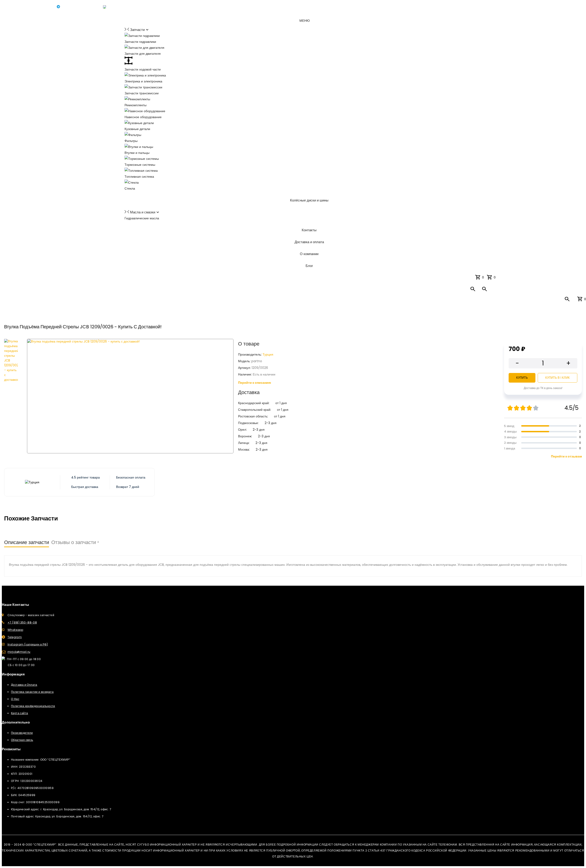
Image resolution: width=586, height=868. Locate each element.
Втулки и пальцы (137, 152)
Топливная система (139, 176)
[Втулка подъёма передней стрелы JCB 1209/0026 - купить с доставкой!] (11, 396)
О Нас (15, 699)
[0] (490, 277)
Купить (522, 377)
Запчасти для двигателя (143, 53)
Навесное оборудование (143, 117)
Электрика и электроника (143, 81)
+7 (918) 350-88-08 (22, 622)
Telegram (15, 637)
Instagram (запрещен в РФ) (28, 644)
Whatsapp (15, 630)
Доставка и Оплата (24, 685)
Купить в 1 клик (557, 377)
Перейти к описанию (254, 382)
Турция (268, 354)
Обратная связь (22, 740)
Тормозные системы (140, 164)
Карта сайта (19, 713)
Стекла (130, 188)
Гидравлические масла (142, 218)
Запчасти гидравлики (140, 41)
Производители (22, 733)
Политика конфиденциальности (33, 706)
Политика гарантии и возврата (32, 692)
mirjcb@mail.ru (19, 652)
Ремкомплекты (135, 105)
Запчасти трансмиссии (142, 93)
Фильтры (131, 141)
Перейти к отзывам (566, 456)
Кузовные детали (137, 129)
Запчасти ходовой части (143, 69)
